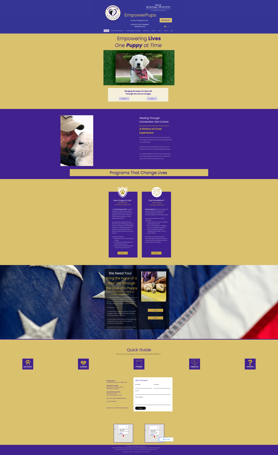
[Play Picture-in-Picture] (163, 300)
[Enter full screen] (166, 300)
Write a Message (139, 397)
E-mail (137, 390)
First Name (138, 384)
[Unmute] (144, 300)
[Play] (141, 300)
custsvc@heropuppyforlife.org (158, 10)
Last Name (156, 384)
